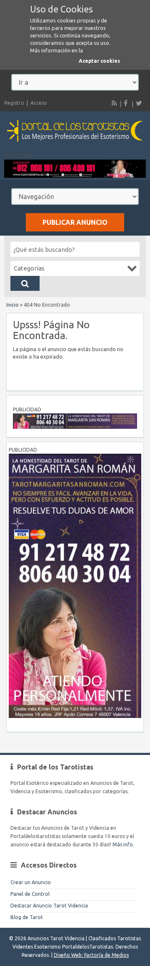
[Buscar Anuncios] (25, 283)
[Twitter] (139, 103)
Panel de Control (30, 894)
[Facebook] (127, 103)
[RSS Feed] (115, 103)
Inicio (12, 304)
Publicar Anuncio (75, 222)
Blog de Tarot (26, 917)
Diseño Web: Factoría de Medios (91, 955)
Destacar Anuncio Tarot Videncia (49, 905)
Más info (122, 844)
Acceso (38, 103)
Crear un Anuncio (30, 882)
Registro (14, 103)
